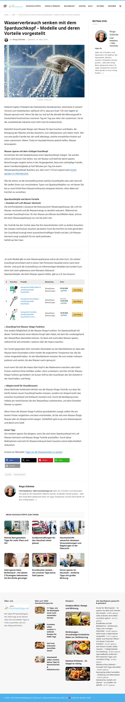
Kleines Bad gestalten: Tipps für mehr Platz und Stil (16, 540)
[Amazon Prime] (63, 291)
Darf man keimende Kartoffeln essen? (51, 647)
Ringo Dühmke (19, 39)
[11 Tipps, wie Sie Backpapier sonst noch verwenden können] (40, 610)
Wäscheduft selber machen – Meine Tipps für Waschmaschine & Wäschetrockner (54, 663)
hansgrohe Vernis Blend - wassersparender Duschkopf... (30, 301)
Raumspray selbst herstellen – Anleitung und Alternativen (108, 673)
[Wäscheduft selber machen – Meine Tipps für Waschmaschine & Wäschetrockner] (40, 659)
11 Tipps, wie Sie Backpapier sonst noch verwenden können (53, 613)
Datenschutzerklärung (51, 698)
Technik (100, 6)
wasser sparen (19, 474)
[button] (12, 460)
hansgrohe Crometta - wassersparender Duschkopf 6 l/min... (29, 314)
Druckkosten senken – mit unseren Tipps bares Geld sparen (44, 573)
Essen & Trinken (52, 6)
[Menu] (5, 6)
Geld (90, 6)
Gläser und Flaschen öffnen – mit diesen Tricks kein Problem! (108, 641)
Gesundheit (69, 6)
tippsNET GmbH (85, 698)
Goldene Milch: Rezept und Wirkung (76, 607)
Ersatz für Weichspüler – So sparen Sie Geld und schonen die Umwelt (108, 610)
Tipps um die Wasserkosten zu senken (43, 452)
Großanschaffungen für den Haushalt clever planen (43, 540)
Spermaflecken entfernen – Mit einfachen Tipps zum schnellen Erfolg (107, 656)
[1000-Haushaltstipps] (16, 6)
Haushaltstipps (33, 6)
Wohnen (112, 6)
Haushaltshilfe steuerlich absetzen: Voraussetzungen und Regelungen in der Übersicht (70, 543)
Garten (82, 6)
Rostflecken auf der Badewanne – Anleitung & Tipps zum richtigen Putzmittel (106, 627)
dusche (8, 474)
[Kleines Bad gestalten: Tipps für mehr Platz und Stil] (16, 527)
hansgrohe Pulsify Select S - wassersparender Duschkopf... (31, 289)
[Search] (120, 6)
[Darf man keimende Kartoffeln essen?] (40, 645)
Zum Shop (77, 290)
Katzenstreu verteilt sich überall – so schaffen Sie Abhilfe (106, 682)
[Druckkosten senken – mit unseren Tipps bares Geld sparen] (44, 560)
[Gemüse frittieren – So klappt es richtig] (78, 674)
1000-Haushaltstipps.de (22, 698)
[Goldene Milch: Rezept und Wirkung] (78, 619)
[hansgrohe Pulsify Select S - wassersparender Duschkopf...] (14, 290)
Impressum (37, 698)
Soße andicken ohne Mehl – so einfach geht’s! (107, 616)
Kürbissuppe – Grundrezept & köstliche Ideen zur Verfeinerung (77, 635)
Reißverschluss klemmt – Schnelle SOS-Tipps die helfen (108, 665)
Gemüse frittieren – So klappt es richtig (76, 662)
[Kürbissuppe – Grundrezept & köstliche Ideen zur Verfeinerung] (78, 647)
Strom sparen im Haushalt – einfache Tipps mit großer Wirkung (69, 574)
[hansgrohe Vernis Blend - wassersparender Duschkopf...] (14, 301)
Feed (62, 698)
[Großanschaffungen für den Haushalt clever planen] (44, 527)
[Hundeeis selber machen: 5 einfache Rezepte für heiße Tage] (40, 626)
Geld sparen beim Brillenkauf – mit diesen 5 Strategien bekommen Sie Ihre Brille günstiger (16, 574)
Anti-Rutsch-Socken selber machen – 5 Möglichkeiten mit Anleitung (107, 649)
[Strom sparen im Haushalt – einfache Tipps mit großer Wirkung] (72, 560)
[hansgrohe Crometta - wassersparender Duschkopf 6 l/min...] (14, 314)
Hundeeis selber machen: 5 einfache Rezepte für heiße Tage (52, 630)
